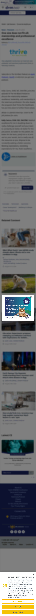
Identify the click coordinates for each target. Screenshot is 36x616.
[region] (18, 594)
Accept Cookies (18, 612)
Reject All (18, 607)
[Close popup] (31, 297)
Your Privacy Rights (18, 601)
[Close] (34, 574)
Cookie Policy (17, 597)
